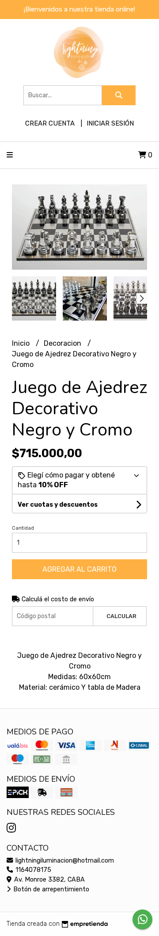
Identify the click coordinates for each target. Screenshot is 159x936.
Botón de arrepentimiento (50, 889)
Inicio (21, 343)
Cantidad (23, 528)
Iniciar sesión (110, 123)
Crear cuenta (50, 123)
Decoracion (63, 343)
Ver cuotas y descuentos (58, 504)
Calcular (121, 616)
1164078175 (32, 870)
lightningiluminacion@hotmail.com (64, 860)
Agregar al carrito (79, 569)
